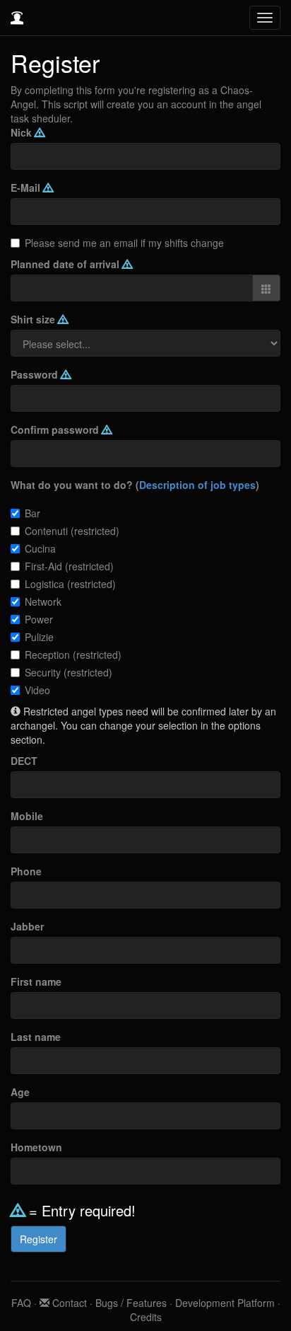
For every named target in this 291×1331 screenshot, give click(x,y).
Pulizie (39, 637)
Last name (36, 1037)
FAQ (21, 1303)
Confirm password (56, 429)
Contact (68, 1303)
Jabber (27, 926)
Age (20, 1092)
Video (37, 690)
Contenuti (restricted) (72, 531)
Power (39, 619)
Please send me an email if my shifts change (124, 243)
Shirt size (34, 319)
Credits (146, 1317)
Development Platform (225, 1303)
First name (36, 981)
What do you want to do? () (135, 485)
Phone (26, 871)
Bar (32, 513)
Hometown (36, 1147)
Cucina (40, 548)
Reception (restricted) (73, 654)
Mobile (27, 816)
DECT (24, 761)
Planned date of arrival (66, 264)
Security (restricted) (68, 672)
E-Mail (27, 187)
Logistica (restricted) (70, 584)
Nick (23, 132)
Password (36, 374)
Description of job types (197, 485)
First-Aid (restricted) (69, 566)
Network (43, 601)
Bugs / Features (131, 1303)
